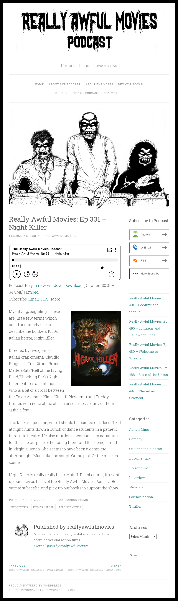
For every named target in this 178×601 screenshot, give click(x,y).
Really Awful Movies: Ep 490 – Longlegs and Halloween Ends (148, 328)
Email (33, 299)
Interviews (138, 477)
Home (39, 84)
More (55, 299)
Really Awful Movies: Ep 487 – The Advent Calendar (148, 391)
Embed (32, 292)
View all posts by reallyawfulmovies (61, 546)
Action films (139, 429)
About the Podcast (65, 84)
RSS (45, 299)
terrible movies (70, 507)
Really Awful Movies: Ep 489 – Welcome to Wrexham (148, 351)
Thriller (135, 506)
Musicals (136, 487)
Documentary (140, 458)
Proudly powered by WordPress (35, 585)
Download (73, 285)
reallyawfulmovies (58, 235)
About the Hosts (99, 84)
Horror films (76, 500)
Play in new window (43, 285)
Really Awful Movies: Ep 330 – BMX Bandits (36, 567)
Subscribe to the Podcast (77, 93)
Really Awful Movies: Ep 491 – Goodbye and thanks (148, 305)
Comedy (135, 439)
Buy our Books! (130, 84)
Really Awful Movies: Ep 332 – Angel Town (94, 567)
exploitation (19, 507)
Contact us (113, 93)
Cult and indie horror (44, 500)
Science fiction (141, 497)
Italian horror (43, 507)
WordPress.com (62, 590)
